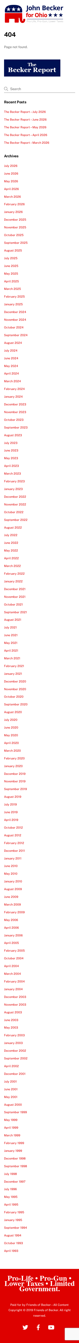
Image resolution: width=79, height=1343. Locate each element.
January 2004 (13, 989)
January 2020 (13, 766)
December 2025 (15, 219)
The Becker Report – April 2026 (25, 135)
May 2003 (11, 1027)
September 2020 (16, 704)
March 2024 (12, 381)
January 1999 (13, 1150)
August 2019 (12, 796)
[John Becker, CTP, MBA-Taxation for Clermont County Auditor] (34, 22)
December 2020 (15, 681)
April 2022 (11, 558)
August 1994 (12, 1235)
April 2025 (11, 281)
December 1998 (15, 1158)
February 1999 (14, 1143)
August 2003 (13, 1012)
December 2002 (15, 1050)
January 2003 (13, 1043)
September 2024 (16, 335)
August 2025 (13, 250)
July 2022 (10, 535)
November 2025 (15, 227)
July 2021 (10, 627)
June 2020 (11, 727)
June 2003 (11, 1020)
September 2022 (16, 519)
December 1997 (15, 1181)
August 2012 (12, 835)
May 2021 (10, 643)
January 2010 (13, 881)
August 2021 (12, 619)
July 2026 (10, 165)
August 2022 (13, 527)
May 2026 (11, 181)
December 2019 (15, 773)
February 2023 (14, 481)
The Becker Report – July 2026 (25, 111)
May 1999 (10, 1120)
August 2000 (13, 1104)
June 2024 (11, 358)
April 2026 (11, 189)
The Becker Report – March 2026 (26, 142)
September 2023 (16, 427)
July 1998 (10, 1174)
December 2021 (15, 589)
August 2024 (13, 342)
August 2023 (13, 435)
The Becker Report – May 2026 (25, 127)
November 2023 (15, 412)
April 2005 (11, 943)
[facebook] (39, 1327)
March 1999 (12, 1135)
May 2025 (11, 273)
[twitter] (26, 1327)
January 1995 (13, 1220)
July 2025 (10, 258)
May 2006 (11, 920)
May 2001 (10, 1097)
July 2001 (10, 1081)
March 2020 (12, 750)
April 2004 (11, 966)
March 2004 (12, 973)
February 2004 (14, 981)
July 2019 (10, 804)
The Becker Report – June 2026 (25, 119)
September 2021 (15, 612)
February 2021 (14, 666)
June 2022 (11, 542)
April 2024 (11, 373)
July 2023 (10, 443)
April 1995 (11, 1204)
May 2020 (11, 735)
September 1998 (15, 1166)
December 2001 (15, 1073)
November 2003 (15, 1004)
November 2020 (15, 689)
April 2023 (11, 465)
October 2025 (13, 235)
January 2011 (12, 858)
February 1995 (14, 1212)
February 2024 (14, 389)
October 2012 (13, 827)
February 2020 (14, 758)
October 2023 (13, 419)
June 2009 (11, 896)
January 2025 (13, 304)
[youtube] (52, 1327)
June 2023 (11, 450)
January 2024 (13, 396)
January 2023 (13, 489)
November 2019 (15, 781)
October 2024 (13, 327)
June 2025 (11, 266)
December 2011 (14, 850)
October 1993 (13, 1243)
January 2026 (13, 212)
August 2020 (13, 712)
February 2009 (14, 912)
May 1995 (10, 1196)
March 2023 (12, 473)
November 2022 (15, 504)
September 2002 (16, 1058)
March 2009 (12, 904)
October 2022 (13, 512)
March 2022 (12, 566)
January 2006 (13, 935)
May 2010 (10, 873)
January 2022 (13, 581)
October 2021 (13, 604)
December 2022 (15, 496)
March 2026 (12, 196)
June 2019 (11, 812)
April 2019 (11, 820)
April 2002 (11, 1066)
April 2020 (11, 743)
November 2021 (15, 596)
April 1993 (11, 1250)
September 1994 (15, 1227)
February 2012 (14, 843)
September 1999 (15, 1112)
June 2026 (11, 173)
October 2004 (13, 958)
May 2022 (11, 550)
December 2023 (15, 404)
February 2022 (14, 573)
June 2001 (11, 1089)
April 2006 (11, 927)
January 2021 (13, 673)
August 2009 (13, 889)
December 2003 (15, 997)
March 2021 (12, 658)
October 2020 (13, 696)
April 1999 (11, 1127)
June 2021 (11, 635)
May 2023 (11, 458)
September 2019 (15, 789)
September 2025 (16, 242)
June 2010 (11, 866)
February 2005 (14, 950)
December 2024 (15, 312)
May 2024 (11, 366)
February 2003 (14, 1035)
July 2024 (10, 350)
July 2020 (10, 719)
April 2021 (11, 650)
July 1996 (10, 1189)
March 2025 (12, 288)
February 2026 (14, 204)
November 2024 (15, 319)
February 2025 (14, 296)
